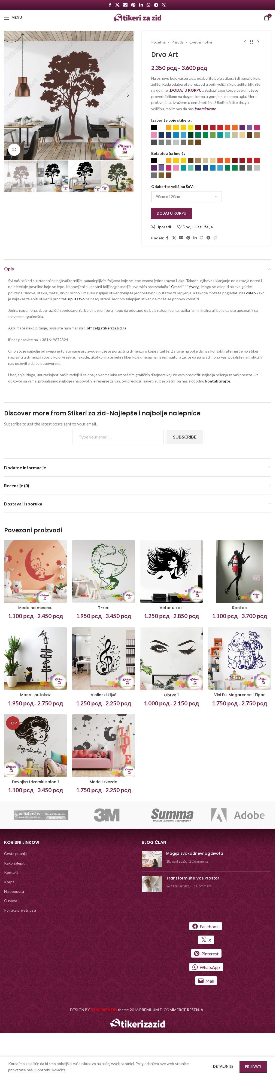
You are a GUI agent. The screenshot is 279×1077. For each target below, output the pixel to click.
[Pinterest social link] (133, 5)
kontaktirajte (217, 381)
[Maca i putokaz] (35, 658)
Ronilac (239, 607)
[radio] (154, 127)
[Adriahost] (41, 815)
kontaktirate (205, 108)
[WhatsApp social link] (148, 5)
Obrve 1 (171, 695)
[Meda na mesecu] (35, 571)
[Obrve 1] (171, 658)
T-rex (103, 607)
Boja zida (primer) (167, 153)
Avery (193, 286)
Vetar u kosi (171, 607)
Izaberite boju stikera (170, 120)
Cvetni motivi (200, 42)
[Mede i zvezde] (103, 745)
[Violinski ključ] (103, 658)
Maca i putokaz (35, 695)
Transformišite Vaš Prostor (192, 878)
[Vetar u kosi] (171, 571)
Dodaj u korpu (171, 213)
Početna (158, 42)
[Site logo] (137, 17)
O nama (10, 900)
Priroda (177, 42)
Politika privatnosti (20, 910)
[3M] (107, 815)
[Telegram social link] (156, 5)
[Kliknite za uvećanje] (14, 150)
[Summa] (172, 815)
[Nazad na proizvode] (251, 42)
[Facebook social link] (110, 5)
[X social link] (117, 5)
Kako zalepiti (15, 863)
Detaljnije (223, 1066)
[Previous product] (245, 42)
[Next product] (258, 42)
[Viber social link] (164, 5)
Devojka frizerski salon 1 (35, 782)
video (251, 293)
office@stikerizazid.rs (106, 328)
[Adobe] (238, 815)
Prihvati (253, 1066)
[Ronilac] (239, 571)
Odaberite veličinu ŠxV (172, 186)
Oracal (176, 286)
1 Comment (202, 886)
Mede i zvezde (103, 782)
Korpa (9, 882)
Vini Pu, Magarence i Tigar (239, 695)
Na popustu (14, 891)
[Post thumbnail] (152, 859)
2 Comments (198, 861)
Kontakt (11, 872)
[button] (9, 95)
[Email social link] (125, 5)
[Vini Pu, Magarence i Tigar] (239, 658)
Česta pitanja (15, 853)
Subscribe (184, 436)
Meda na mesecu (35, 607)
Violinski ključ (103, 695)
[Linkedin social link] (141, 5)
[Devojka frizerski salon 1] (35, 745)
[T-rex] (103, 571)
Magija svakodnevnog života (194, 853)
